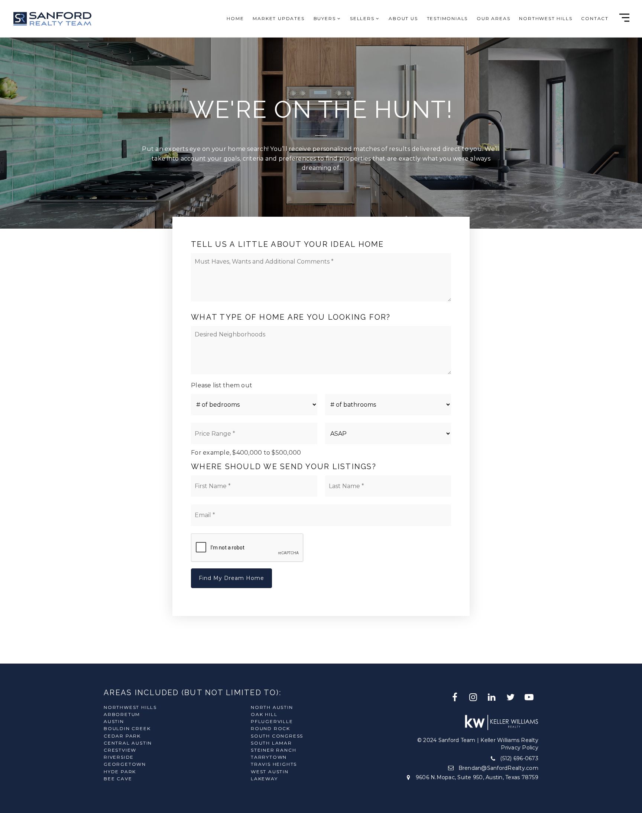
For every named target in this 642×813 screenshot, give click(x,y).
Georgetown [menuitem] (125, 764)
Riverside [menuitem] (119, 757)
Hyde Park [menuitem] (120, 771)
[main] (321, 332)
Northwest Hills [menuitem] (545, 18)
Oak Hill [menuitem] (264, 714)
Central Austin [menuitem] (128, 743)
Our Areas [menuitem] (493, 18)
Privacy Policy (519, 747)
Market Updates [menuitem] (278, 18)
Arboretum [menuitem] (122, 714)
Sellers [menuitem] (363, 18)
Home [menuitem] (235, 18)
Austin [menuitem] (114, 721)
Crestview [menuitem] (120, 750)
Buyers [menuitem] (326, 18)
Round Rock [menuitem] (270, 728)
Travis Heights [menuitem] (274, 764)
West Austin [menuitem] (270, 771)
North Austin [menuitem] (272, 707)
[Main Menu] (624, 17)
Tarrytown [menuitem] (269, 757)
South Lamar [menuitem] (271, 743)
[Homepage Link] (52, 18)
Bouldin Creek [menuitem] (127, 728)
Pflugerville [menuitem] (272, 721)
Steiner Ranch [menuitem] (273, 750)
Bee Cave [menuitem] (118, 778)
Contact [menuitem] (595, 18)
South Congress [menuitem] (277, 736)
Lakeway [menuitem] (264, 778)
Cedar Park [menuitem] (122, 736)
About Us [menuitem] (403, 18)
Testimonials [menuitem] (447, 18)
